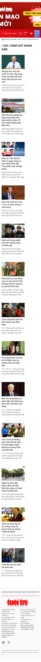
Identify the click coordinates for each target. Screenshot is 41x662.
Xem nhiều (14, 39)
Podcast (6, 33)
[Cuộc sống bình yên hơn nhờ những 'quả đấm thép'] (13, 310)
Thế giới (29, 39)
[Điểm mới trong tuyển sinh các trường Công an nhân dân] (13, 231)
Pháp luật (36, 39)
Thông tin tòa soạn (8, 631)
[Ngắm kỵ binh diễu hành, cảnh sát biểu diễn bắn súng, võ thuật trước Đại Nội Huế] (13, 473)
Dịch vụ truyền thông (27, 625)
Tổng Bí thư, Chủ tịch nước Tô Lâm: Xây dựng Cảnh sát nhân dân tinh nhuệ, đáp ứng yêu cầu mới (12, 76)
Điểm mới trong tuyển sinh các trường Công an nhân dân (11, 243)
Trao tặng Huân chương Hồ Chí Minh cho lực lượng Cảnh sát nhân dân (12, 362)
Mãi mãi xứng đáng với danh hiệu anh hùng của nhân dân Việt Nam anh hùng (12, 402)
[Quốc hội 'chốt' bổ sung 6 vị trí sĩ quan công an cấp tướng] (13, 192)
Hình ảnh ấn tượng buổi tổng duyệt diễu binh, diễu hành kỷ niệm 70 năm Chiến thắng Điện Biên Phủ (12, 120)
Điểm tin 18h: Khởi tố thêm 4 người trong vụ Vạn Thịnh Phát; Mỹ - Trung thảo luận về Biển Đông (12, 163)
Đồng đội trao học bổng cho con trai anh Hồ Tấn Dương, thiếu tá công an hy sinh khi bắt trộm (12, 282)
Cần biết (20, 33)
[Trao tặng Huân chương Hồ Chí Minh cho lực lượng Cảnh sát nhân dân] (13, 348)
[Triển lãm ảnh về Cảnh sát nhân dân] (13, 555)
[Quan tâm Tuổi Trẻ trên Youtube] (3, 642)
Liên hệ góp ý (25, 629)
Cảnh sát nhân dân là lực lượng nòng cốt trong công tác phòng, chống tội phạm (11, 528)
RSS (32, 629)
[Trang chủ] (3, 39)
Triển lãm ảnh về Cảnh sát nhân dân (11, 566)
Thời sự (24, 39)
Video (19, 39)
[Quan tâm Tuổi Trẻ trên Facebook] (8, 642)
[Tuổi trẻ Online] (18, 602)
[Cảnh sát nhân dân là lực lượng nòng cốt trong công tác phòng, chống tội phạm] (13, 514)
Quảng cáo (25, 33)
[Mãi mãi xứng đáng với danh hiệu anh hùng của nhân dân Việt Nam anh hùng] (13, 389)
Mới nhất (7, 39)
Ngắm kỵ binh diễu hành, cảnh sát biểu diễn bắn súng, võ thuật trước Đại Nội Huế (12, 487)
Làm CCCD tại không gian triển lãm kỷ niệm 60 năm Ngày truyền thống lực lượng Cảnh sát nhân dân (11, 444)
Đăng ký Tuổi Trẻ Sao (37, 33)
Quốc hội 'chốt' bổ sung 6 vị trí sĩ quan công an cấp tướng (12, 204)
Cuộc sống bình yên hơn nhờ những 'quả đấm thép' (12, 322)
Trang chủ (5, 592)
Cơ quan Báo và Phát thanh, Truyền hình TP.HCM (8, 635)
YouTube (14, 33)
